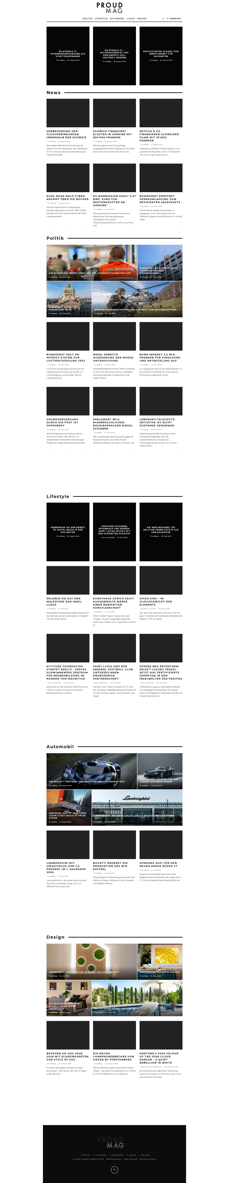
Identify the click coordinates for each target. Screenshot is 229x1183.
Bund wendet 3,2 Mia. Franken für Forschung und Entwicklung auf (160, 357)
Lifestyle (101, 18)
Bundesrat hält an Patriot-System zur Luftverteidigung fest (66, 357)
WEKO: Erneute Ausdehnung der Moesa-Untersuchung (113, 357)
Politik (87, 18)
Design (141, 18)
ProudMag (51, 141)
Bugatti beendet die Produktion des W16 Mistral (110, 866)
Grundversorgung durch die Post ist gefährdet (62, 422)
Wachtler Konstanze (148, 609)
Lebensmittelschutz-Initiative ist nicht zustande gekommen (158, 422)
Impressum (130, 1159)
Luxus (131, 18)
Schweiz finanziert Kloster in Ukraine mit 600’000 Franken (112, 134)
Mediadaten (114, 1159)
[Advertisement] (114, 472)
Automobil (117, 18)
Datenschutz (148, 1159)
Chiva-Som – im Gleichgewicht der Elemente (156, 601)
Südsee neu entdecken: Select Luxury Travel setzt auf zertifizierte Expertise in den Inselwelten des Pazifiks (161, 672)
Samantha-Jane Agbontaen (151, 1067)
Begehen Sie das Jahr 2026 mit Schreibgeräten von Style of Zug (68, 1056)
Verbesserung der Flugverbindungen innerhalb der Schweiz (66, 134)
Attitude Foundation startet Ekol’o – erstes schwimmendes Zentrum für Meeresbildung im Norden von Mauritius (67, 672)
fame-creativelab (54, 683)
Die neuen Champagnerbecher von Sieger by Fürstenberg (113, 1056)
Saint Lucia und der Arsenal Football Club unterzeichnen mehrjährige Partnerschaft (113, 672)
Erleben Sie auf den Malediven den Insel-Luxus (65, 601)
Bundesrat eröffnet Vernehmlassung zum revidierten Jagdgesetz (160, 199)
